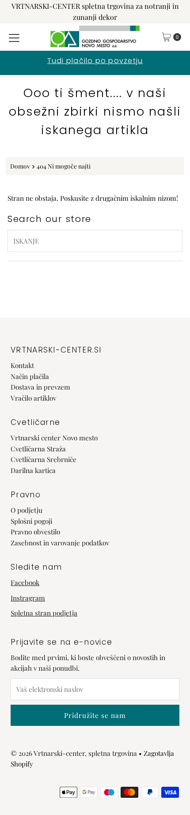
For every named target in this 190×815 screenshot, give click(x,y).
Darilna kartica (33, 470)
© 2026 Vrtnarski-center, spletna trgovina (74, 753)
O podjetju (26, 510)
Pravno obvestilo (35, 531)
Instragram (28, 597)
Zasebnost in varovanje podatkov (60, 542)
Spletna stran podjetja (44, 612)
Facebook (25, 582)
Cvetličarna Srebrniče (43, 459)
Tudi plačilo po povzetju (95, 61)
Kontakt (22, 365)
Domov (20, 166)
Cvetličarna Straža (38, 448)
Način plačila (30, 376)
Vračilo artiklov (33, 397)
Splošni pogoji (31, 521)
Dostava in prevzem (40, 386)
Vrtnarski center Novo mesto (54, 437)
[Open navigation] (14, 37)
